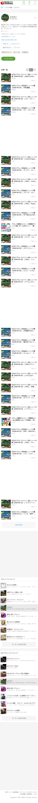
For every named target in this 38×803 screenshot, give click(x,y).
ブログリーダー (32, 792)
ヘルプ (35, 794)
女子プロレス (7, 47)
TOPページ (8, 792)
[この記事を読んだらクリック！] (33, 80)
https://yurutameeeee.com (9, 40)
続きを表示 (18, 525)
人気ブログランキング (7, 3)
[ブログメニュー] (35, 18)
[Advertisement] (19, 136)
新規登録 (15, 792)
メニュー (35, 4)
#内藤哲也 (25, 52)
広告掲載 (23, 794)
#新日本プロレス (6, 52)
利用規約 (29, 794)
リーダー (24, 4)
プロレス (5, 44)
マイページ (22, 792)
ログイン (29, 4)
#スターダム (16, 52)
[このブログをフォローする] (8, 59)
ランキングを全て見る (19, 644)
